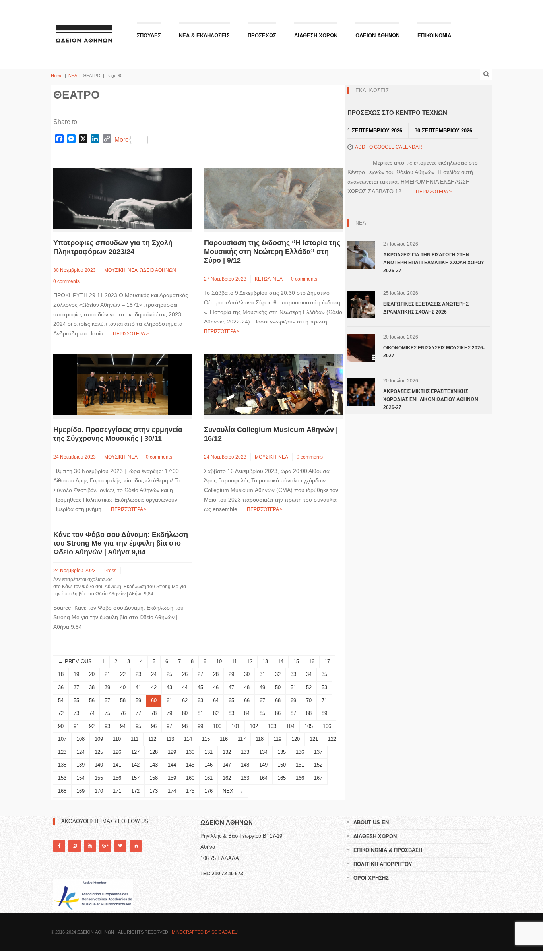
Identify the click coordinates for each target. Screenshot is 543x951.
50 (278, 687)
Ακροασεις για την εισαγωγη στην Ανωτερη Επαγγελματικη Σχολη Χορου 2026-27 (433, 262)
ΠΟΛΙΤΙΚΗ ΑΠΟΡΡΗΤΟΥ (382, 864)
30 (247, 674)
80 (185, 713)
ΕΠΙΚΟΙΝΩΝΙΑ (434, 36)
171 (117, 791)
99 (200, 726)
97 (169, 726)
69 (293, 700)
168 (62, 791)
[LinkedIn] (136, 846)
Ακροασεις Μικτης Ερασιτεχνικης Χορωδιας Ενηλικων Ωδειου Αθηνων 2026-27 (430, 399)
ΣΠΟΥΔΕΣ (149, 36)
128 (153, 752)
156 (117, 778)
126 (117, 752)
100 (217, 726)
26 (185, 674)
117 (242, 739)
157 (135, 778)
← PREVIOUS (75, 661)
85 (262, 713)
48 (247, 687)
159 (172, 778)
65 (231, 700)
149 (263, 765)
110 (117, 739)
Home (56, 75)
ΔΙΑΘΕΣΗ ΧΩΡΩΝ (315, 36)
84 (247, 713)
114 (188, 739)
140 (99, 765)
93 (107, 726)
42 (154, 687)
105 (308, 726)
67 (262, 700)
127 (135, 752)
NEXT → (233, 791)
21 (107, 674)
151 (300, 765)
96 (154, 726)
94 (123, 726)
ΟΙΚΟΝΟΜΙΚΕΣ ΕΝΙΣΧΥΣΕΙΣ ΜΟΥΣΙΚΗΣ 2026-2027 (434, 351)
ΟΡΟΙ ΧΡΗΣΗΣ (371, 878)
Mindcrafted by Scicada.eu (205, 932)
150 (281, 765)
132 (227, 752)
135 (281, 752)
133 (245, 752)
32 (278, 674)
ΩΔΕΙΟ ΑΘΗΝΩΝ (158, 270)
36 (61, 687)
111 (134, 739)
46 (216, 687)
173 (153, 791)
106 (327, 726)
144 (172, 765)
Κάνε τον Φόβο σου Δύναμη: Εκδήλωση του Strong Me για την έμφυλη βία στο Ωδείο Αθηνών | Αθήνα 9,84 (120, 543)
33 (293, 674)
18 (61, 674)
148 (245, 765)
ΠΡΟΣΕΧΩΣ (262, 36)
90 (61, 726)
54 (61, 700)
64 (216, 700)
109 (99, 739)
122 (332, 739)
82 (216, 713)
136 (300, 752)
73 (76, 713)
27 (200, 674)
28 (216, 674)
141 (117, 765)
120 (295, 739)
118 (260, 739)
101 (235, 726)
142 (135, 765)
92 (92, 726)
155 (99, 778)
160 (190, 778)
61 (169, 700)
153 (62, 778)
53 (324, 687)
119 (277, 739)
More (121, 139)
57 (107, 700)
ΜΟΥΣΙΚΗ (115, 270)
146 (208, 765)
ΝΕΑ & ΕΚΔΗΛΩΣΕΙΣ (204, 36)
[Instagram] (74, 846)
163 (245, 778)
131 (208, 752)
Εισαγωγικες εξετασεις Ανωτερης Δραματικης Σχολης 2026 (426, 308)
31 (262, 674)
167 (318, 778)
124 (80, 752)
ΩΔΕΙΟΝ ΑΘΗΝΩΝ (377, 36)
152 (318, 765)
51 (293, 687)
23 (138, 674)
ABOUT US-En (371, 822)
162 (227, 778)
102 (254, 726)
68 (278, 700)
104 (290, 726)
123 (62, 752)
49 (262, 687)
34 (309, 674)
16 (311, 661)
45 (200, 687)
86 (278, 713)
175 (190, 791)
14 (280, 661)
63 (200, 700)
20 (92, 674)
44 (185, 687)
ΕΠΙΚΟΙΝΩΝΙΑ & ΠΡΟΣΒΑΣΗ (387, 850)
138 (62, 765)
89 (324, 713)
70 (309, 700)
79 (169, 713)
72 (61, 713)
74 (92, 713)
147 (227, 765)
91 (76, 726)
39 (107, 687)
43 (169, 687)
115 (206, 739)
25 (169, 674)
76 (123, 713)
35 (324, 674)
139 (80, 765)
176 (208, 791)
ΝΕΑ (72, 75)
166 (300, 778)
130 (190, 752)
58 (123, 700)
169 (80, 791)
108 (80, 739)
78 (154, 713)
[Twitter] (120, 846)
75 (107, 713)
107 (62, 739)
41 (138, 687)
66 (247, 700)
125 (99, 752)
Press (110, 570)
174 (172, 791)
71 (324, 700)
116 (224, 739)
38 (92, 687)
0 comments (66, 281)
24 (154, 674)
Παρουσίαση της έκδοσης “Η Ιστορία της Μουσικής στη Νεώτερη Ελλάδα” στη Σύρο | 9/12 (272, 251)
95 (138, 726)
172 (135, 791)
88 (309, 713)
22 (123, 674)
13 (265, 661)
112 (152, 739)
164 (263, 778)
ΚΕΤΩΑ (263, 279)
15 (296, 661)
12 (249, 661)
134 (263, 752)
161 (208, 778)
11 (234, 661)
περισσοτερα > (131, 334)
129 (172, 752)
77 (138, 713)
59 (138, 700)
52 (309, 687)
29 (231, 674)
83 (231, 713)
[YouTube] (90, 846)
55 (76, 700)
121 (314, 739)
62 (185, 700)
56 (92, 700)
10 (219, 661)
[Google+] (105, 846)
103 (272, 726)
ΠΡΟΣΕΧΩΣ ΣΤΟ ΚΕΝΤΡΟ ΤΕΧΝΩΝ (397, 112)
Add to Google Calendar (388, 147)
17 (327, 661)
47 (231, 687)
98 (185, 726)
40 (123, 687)
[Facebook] (59, 846)
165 (281, 778)
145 (190, 765)
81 (200, 713)
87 (293, 713)
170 (99, 791)
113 (170, 739)
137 (318, 752)
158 (153, 778)
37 (76, 687)
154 (80, 778)
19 (76, 674)
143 (153, 765)
